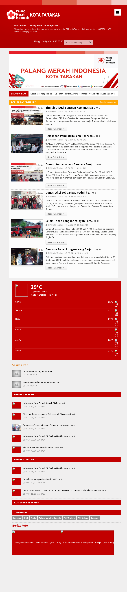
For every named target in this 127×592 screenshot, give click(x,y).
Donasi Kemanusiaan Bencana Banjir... (70, 164)
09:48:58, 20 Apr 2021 (76, 196)
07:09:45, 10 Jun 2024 (34, 451)
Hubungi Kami (51, 25)
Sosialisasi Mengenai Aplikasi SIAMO (40, 479)
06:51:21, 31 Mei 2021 (77, 168)
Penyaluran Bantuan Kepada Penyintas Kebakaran (46, 425)
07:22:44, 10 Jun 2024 (34, 418)
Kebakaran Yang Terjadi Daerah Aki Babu (42, 403)
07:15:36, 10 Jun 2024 (34, 440)
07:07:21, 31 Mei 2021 (77, 140)
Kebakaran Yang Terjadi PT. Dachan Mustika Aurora (54, 93)
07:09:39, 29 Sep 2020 (77, 225)
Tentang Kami (35, 25)
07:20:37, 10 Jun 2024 (34, 429)
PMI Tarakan (69, 518)
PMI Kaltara (83, 518)
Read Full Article (56, 129)
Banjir (33, 518)
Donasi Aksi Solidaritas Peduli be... (68, 192)
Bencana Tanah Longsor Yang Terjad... (70, 249)
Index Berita (20, 25)
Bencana (17, 518)
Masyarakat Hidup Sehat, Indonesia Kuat (42, 382)
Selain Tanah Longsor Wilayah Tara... (69, 221)
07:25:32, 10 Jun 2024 (34, 407)
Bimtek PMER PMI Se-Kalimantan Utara (99, 93)
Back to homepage (108, 102)
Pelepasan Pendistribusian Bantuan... (70, 136)
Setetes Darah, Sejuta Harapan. (38, 371)
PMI (26, 518)
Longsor (95, 518)
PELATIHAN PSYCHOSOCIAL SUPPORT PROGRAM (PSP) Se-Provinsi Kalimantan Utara (62, 490)
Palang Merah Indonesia (50, 518)
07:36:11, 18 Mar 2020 (34, 494)
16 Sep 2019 (30, 375)
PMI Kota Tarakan (55, 111)
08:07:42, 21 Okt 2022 (34, 483)
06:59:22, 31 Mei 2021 (77, 111)
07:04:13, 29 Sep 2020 (77, 253)
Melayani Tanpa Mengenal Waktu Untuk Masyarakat (47, 414)
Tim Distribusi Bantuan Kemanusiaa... (70, 107)
